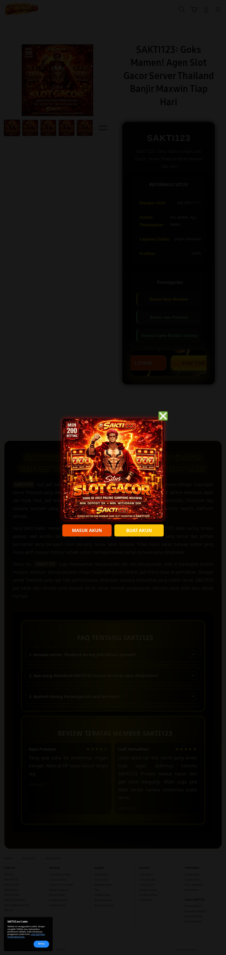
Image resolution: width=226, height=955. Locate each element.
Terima (41, 944)
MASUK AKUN (87, 530)
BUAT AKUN (139, 530)
